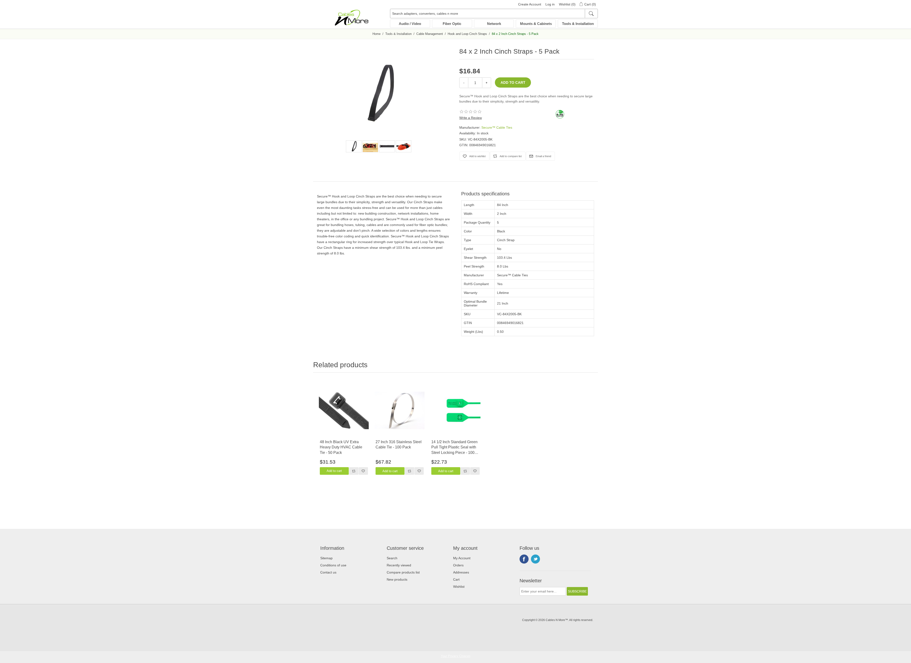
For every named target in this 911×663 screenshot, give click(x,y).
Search (392, 558)
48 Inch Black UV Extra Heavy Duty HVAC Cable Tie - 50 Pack (341, 447)
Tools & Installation (578, 24)
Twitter (535, 559)
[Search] (591, 13)
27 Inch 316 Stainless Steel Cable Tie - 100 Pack (399, 444)
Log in (550, 4)
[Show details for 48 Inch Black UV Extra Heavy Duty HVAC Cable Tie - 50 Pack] (344, 411)
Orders (458, 565)
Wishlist (459, 586)
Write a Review (470, 118)
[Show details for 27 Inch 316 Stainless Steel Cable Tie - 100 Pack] (400, 411)
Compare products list (403, 572)
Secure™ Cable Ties (496, 127)
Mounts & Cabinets (536, 24)
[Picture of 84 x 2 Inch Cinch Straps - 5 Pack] (354, 146)
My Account (461, 558)
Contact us (328, 572)
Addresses (461, 572)
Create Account (529, 4)
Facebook (524, 559)
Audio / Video (410, 24)
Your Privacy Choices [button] (455, 656)
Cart (456, 579)
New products (397, 579)
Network (494, 24)
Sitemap (326, 558)
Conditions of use (333, 565)
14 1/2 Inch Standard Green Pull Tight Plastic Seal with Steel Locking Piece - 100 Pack (454, 447)
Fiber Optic (452, 24)
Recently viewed (399, 565)
